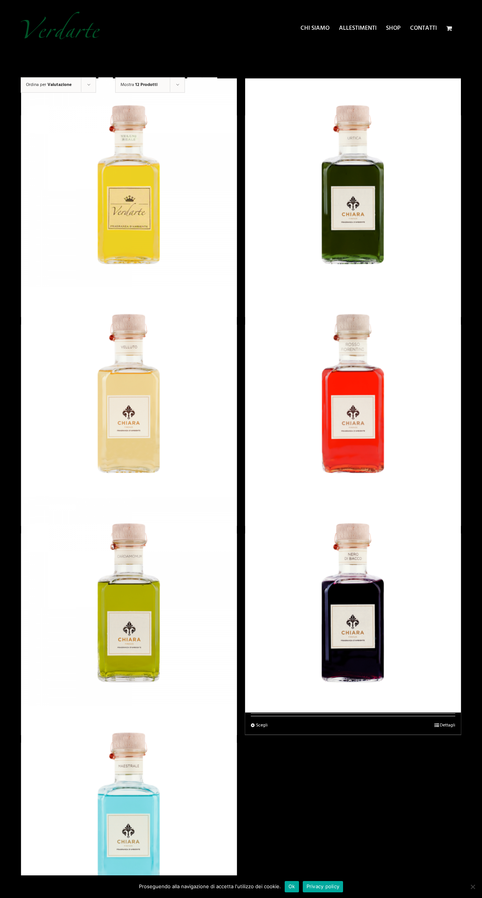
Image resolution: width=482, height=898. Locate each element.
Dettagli (447, 725)
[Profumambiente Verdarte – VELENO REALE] (129, 186)
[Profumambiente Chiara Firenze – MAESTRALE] (129, 813)
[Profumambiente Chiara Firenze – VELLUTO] (129, 395)
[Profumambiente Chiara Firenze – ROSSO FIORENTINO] (353, 395)
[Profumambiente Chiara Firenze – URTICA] (353, 186)
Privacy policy (323, 886)
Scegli (262, 725)
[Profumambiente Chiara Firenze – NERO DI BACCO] (353, 604)
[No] (472, 886)
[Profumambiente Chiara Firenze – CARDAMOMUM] (129, 604)
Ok (291, 886)
